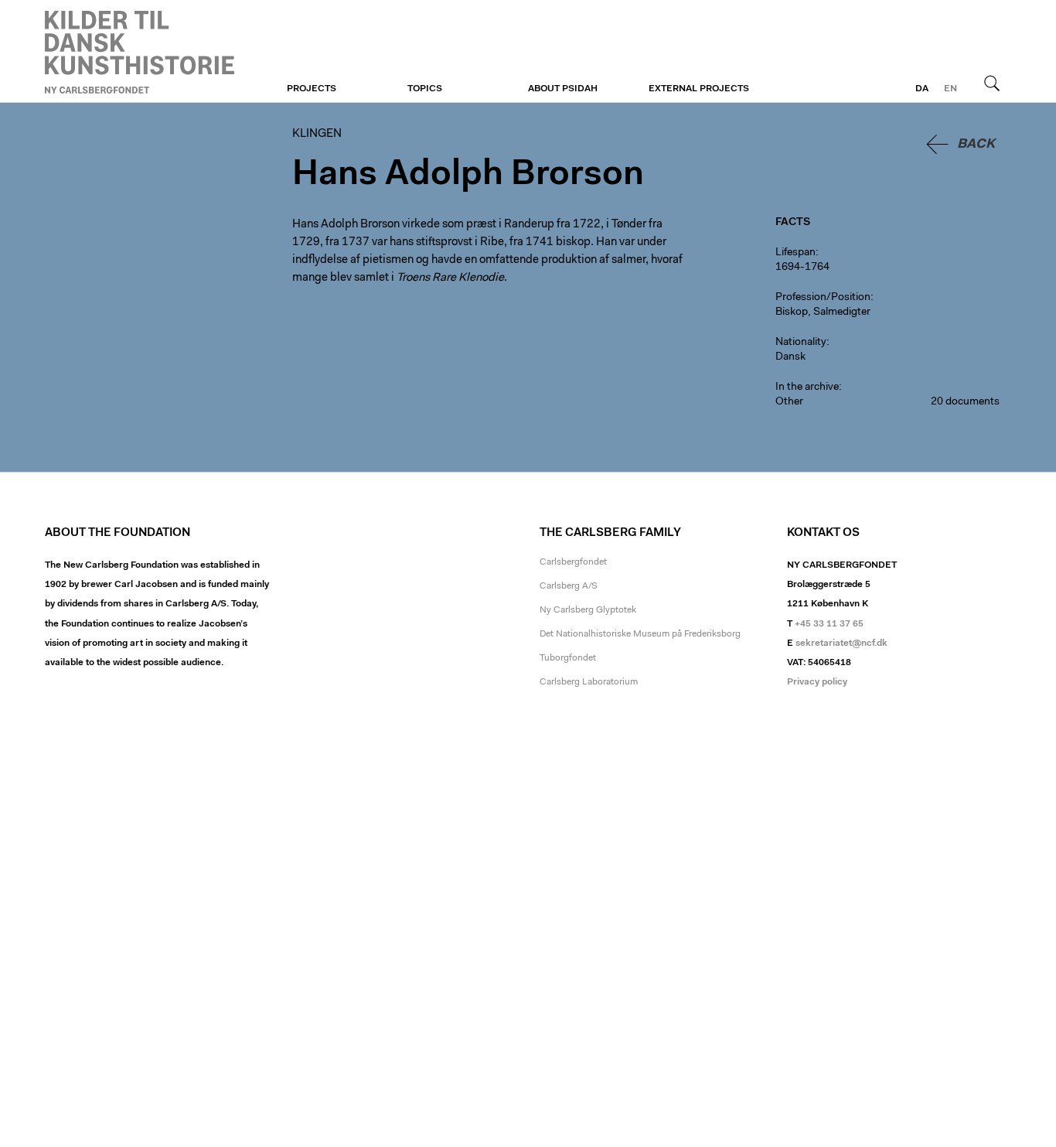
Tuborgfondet (568, 658)
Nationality (800, 342)
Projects (311, 89)
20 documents (965, 402)
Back (976, 144)
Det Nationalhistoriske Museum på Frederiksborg (640, 634)
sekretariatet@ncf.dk (841, 643)
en (950, 89)
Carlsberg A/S (569, 586)
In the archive (807, 387)
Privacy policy (817, 682)
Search (992, 82)
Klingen (139, 51)
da (921, 89)
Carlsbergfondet (573, 562)
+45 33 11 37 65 (829, 624)
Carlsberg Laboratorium (589, 682)
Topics (424, 89)
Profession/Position (822, 297)
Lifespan (795, 252)
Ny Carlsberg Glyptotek (588, 610)
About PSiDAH (563, 89)
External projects (699, 89)
